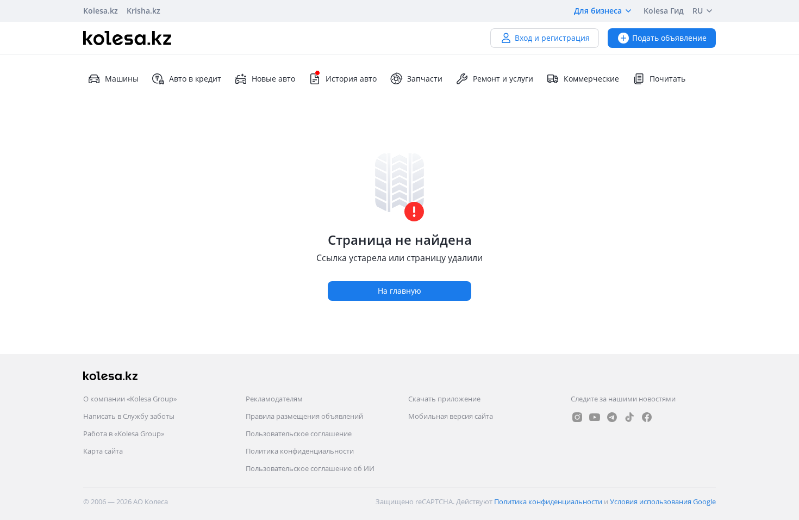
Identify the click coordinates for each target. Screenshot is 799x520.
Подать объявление (669, 38)
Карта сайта (103, 451)
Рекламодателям (274, 399)
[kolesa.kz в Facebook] (646, 417)
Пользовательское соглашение (299, 433)
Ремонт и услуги (503, 78)
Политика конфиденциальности (300, 451)
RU (697, 10)
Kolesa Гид (664, 10)
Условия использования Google (663, 501)
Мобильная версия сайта (450, 416)
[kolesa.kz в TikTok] (629, 417)
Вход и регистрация (552, 38)
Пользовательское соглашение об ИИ (310, 468)
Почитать (667, 78)
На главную (399, 291)
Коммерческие (591, 78)
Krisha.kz (143, 10)
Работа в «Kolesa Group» (123, 433)
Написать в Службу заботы (128, 416)
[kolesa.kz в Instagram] (577, 417)
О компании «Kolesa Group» (130, 399)
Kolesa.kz (100, 10)
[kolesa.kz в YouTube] (594, 417)
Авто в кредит (195, 78)
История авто (351, 78)
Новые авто (273, 78)
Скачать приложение (444, 399)
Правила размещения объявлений (304, 416)
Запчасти (424, 78)
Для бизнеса (598, 10)
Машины (122, 78)
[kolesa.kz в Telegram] (612, 417)
